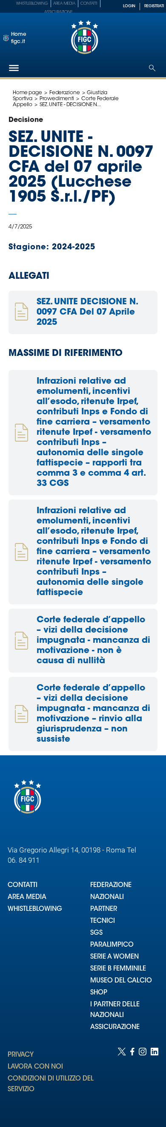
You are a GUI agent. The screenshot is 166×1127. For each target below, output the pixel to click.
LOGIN (129, 6)
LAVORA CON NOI (35, 1067)
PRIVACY (21, 1055)
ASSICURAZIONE (115, 1027)
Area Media (64, 4)
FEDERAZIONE (111, 885)
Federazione (64, 92)
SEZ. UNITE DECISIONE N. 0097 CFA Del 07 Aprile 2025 (87, 312)
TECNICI (102, 921)
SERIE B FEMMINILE (118, 969)
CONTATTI (22, 885)
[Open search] (152, 68)
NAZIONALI (107, 897)
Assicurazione (58, 12)
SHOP (98, 993)
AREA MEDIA (27, 897)
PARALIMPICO (112, 945)
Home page (27, 92)
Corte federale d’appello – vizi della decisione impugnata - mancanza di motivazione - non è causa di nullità (93, 640)
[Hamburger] (14, 68)
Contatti (88, 4)
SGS (96, 933)
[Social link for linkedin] (154, 1079)
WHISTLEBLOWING (35, 909)
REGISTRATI (154, 6)
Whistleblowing (32, 4)
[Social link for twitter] (121, 1079)
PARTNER (103, 909)
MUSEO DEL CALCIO (121, 981)
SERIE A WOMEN (114, 957)
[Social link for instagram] (142, 1079)
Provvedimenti (57, 98)
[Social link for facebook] (132, 1079)
